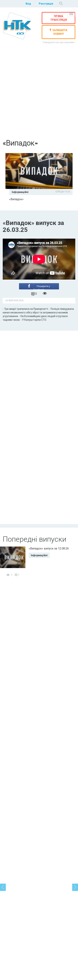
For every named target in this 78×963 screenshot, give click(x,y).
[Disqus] (39, 378)
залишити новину (59, 32)
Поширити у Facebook (42, 287)
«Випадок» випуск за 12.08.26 (49, 548)
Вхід (28, 3)
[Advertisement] (39, 94)
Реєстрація (46, 3)
